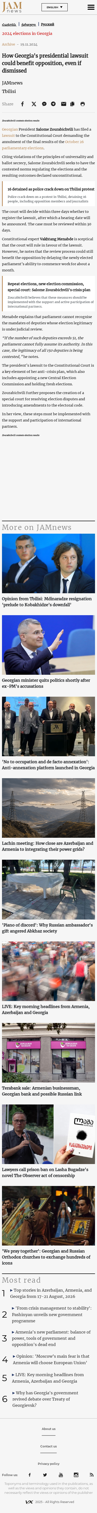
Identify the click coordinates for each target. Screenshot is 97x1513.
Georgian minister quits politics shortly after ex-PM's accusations (46, 683)
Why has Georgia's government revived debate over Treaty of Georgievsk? (45, 1399)
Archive (10, 44)
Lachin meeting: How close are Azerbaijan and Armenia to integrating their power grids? (47, 846)
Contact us (48, 1446)
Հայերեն (9, 24)
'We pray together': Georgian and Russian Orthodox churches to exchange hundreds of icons (46, 1257)
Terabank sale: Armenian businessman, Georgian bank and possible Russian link (42, 1091)
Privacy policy (48, 1464)
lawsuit (8, 135)
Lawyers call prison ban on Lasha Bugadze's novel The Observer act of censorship (45, 1172)
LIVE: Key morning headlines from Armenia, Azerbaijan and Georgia (46, 1009)
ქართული (28, 24)
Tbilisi (9, 91)
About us (48, 1429)
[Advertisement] (48, 479)
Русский (47, 24)
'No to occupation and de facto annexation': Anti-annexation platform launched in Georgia (48, 764)
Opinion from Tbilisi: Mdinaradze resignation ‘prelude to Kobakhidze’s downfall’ (47, 601)
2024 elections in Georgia (27, 33)
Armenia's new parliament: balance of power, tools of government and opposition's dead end (51, 1338)
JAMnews (12, 83)
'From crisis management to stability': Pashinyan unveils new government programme (52, 1314)
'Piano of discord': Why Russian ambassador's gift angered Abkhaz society (47, 928)
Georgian (10, 129)
